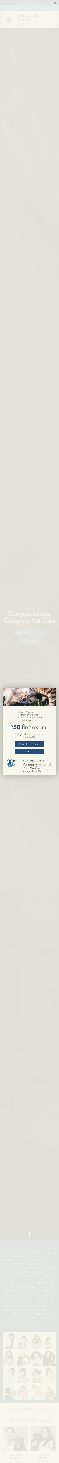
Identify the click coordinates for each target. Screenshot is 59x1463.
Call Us (29, 751)
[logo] (13, 762)
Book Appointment (29, 744)
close (55, 3)
